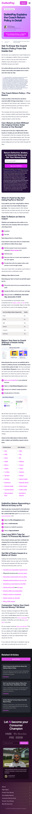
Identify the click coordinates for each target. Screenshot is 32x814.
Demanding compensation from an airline (15, 577)
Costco (21, 465)
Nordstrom (7, 482)
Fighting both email (8, 587)
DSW (5, 454)
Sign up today (24, 743)
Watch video (8, 764)
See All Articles (16, 659)
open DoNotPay (6, 516)
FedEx (14, 302)
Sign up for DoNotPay (16, 166)
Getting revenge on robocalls (11, 598)
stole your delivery (21, 626)
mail (25, 620)
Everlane (6, 479)
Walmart (21, 461)
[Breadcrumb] (2, 42)
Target (21, 468)
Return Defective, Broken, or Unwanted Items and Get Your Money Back (16, 34)
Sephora (21, 472)
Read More (6, 676)
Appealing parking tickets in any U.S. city (15, 580)
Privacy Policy (17, 170)
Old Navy (7, 475)
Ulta (20, 454)
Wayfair (21, 475)
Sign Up (23, 3)
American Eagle (8, 486)
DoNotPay (8, 3)
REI (20, 458)
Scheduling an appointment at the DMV (14, 584)
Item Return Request (9, 9)
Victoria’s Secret (9, 489)
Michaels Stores (23, 482)
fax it (3, 622)
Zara (5, 451)
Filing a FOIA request (9, 601)
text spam (20, 587)
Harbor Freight (23, 479)
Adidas (6, 468)
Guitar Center (23, 486)
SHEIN (6, 461)
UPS (23, 302)
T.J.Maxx (7, 472)
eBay (20, 451)
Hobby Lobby (23, 489)
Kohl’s (6, 458)
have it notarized (22, 617)
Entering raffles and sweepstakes (12, 591)
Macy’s (6, 465)
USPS (18, 302)
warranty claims (22, 573)
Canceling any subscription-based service (15, 570)
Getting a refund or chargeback (12, 594)
